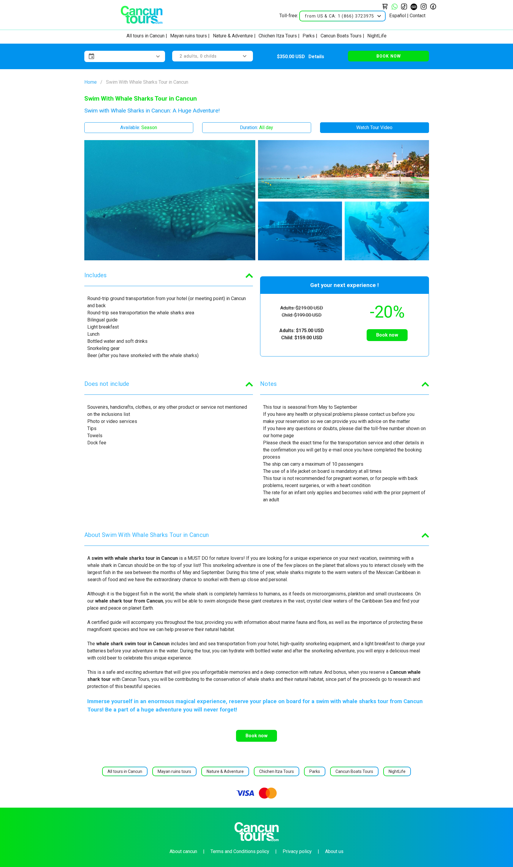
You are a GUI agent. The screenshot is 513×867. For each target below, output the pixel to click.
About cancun (183, 851)
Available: (138, 127)
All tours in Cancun (145, 36)
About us (334, 851)
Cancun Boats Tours (341, 36)
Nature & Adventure (233, 36)
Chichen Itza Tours (278, 36)
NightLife (377, 36)
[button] (342, 16)
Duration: (256, 127)
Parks (309, 36)
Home (90, 82)
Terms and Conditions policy (239, 851)
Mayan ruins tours (188, 36)
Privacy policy (297, 851)
